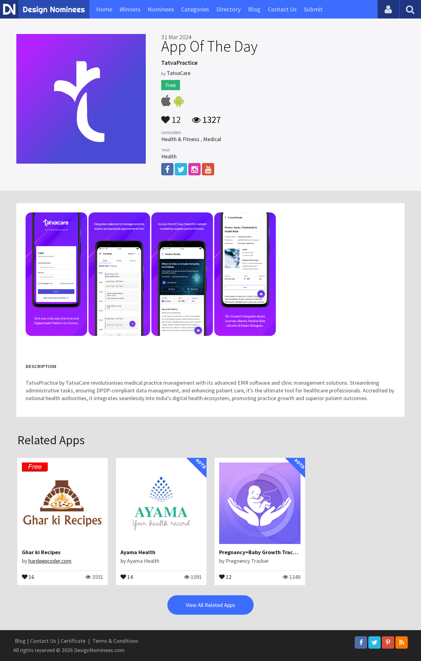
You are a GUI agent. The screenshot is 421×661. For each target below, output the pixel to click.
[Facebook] (361, 642)
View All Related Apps (210, 605)
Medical (212, 139)
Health (169, 156)
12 (175, 117)
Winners (130, 9)
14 (129, 576)
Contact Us (282, 9)
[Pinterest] (388, 642)
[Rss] (401, 642)
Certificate (73, 640)
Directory (228, 9)
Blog (254, 9)
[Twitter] (374, 642)
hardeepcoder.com (50, 560)
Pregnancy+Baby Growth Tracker (260, 552)
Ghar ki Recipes (41, 552)
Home (104, 9)
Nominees (161, 9)
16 (30, 576)
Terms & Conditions (115, 640)
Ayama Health (138, 552)
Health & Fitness (180, 139)
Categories (195, 9)
